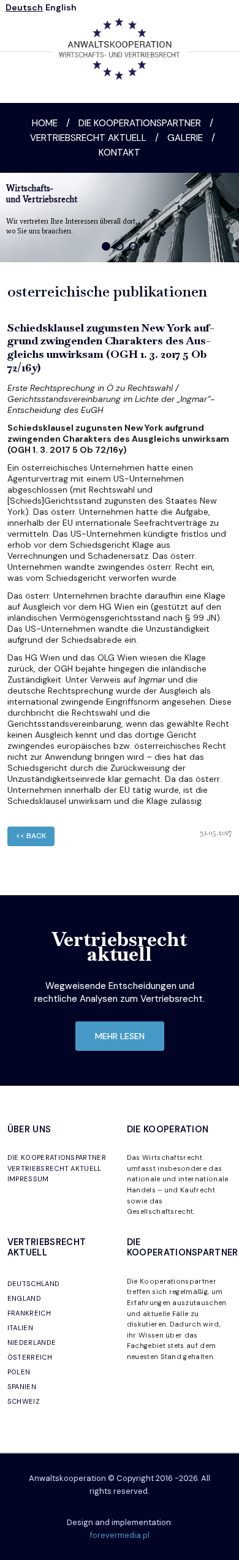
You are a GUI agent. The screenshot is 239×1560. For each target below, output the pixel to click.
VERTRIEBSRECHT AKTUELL (54, 1168)
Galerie (185, 138)
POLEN (19, 1372)
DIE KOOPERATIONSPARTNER (56, 1157)
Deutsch (24, 7)
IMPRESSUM (28, 1179)
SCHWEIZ (23, 1401)
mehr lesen (120, 1036)
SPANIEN (21, 1386)
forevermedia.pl (120, 1535)
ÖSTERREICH (29, 1357)
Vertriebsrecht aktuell (88, 138)
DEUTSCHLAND (33, 1283)
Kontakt (119, 152)
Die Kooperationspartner (139, 123)
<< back (31, 836)
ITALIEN (20, 1327)
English (61, 7)
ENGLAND (24, 1298)
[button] (106, 246)
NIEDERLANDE (31, 1342)
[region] (119, 217)
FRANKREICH (29, 1313)
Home (45, 123)
